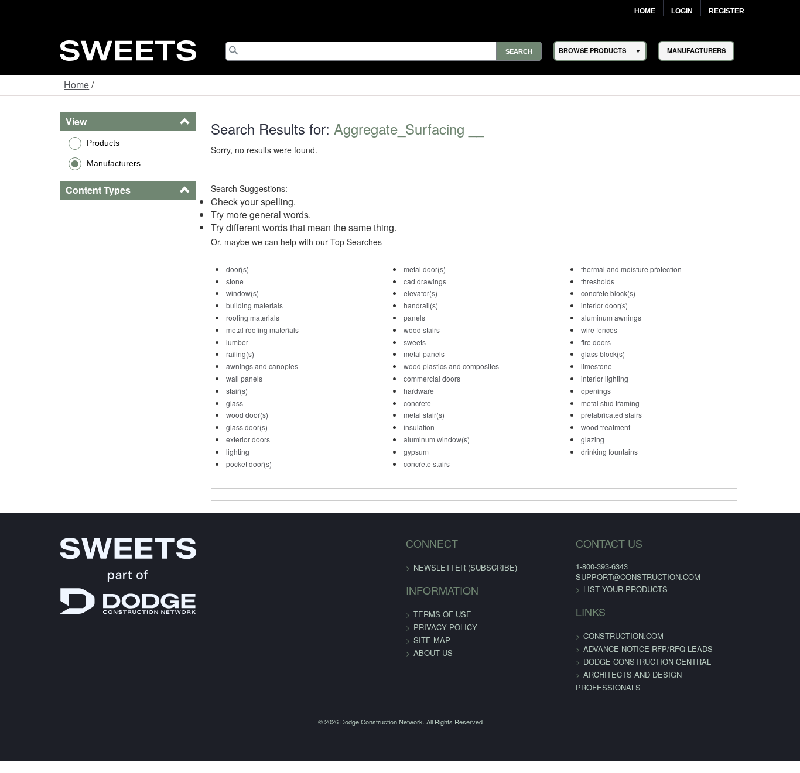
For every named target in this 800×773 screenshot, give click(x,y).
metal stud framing (634, 403)
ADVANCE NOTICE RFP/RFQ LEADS (628, 648)
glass (202, 403)
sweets (411, 342)
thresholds (621, 281)
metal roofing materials (230, 330)
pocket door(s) (217, 464)
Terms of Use (442, 614)
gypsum (412, 451)
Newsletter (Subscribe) (465, 567)
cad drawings (421, 281)
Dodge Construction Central (627, 661)
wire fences (623, 330)
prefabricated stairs (635, 415)
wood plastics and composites (447, 366)
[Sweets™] (128, 49)
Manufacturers (62, 163)
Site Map (431, 639)
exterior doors (216, 439)
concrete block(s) (632, 293)
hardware (415, 391)
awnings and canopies (230, 366)
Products (51, 142)
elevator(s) (417, 293)
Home (644, 11)
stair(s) (205, 391)
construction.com (603, 635)
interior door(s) (628, 305)
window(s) (210, 293)
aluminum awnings (635, 317)
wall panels (212, 378)
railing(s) (208, 354)
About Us (433, 652)
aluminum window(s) (433, 439)
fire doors (620, 342)
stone (203, 281)
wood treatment (629, 427)
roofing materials (221, 317)
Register (726, 11)
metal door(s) (421, 269)
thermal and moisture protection (655, 269)
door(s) (205, 269)
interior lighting (628, 378)
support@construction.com (618, 576)
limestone (620, 366)
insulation (415, 427)
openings (620, 391)
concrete (414, 403)
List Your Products (605, 589)
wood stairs (418, 330)
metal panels (420, 354)
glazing (616, 439)
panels (411, 317)
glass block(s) (627, 354)
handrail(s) (417, 305)
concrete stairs (423, 464)
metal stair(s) (420, 415)
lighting (206, 451)
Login (682, 11)
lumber (205, 342)
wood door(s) (215, 415)
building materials (222, 305)
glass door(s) (215, 427)
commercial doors (428, 378)
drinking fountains (633, 451)
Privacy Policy (445, 627)
